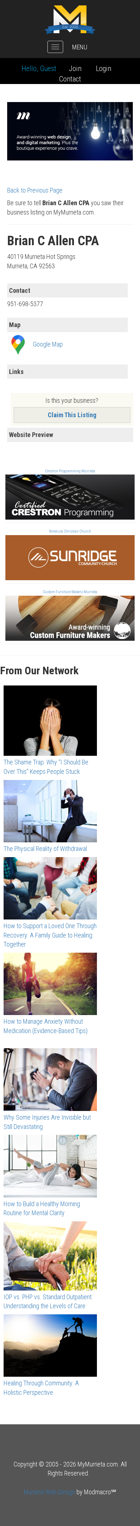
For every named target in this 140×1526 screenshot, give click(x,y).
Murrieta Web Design (49, 1492)
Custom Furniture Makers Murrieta (70, 592)
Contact (70, 79)
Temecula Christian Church (70, 531)
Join (75, 68)
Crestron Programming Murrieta (70, 471)
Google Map (48, 344)
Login (103, 68)
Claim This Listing (72, 415)
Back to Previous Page (34, 190)
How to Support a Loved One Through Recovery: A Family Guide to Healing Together (50, 935)
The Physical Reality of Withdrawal (45, 848)
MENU (79, 47)
